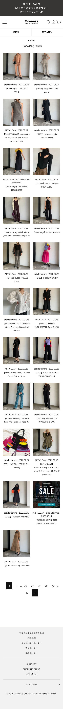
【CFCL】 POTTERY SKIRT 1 (46, 278)
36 (25, 585)
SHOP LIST (31, 664)
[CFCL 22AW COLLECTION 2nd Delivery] (16, 442)
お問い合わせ (32, 674)
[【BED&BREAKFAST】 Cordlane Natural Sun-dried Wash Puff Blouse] (16, 301)
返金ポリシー (32, 647)
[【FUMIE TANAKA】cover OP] (16, 543)
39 (46, 585)
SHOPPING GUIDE (31, 669)
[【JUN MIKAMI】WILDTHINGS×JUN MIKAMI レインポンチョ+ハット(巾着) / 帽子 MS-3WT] (46, 442)
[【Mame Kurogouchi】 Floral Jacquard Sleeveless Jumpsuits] (16, 210)
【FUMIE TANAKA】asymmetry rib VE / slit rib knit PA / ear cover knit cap (16, 137)
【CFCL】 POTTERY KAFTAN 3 (16, 516)
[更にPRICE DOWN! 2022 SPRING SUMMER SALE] (46, 494)
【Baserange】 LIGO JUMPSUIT (46, 232)
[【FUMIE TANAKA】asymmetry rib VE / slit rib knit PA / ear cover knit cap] (16, 112)
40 (53, 585)
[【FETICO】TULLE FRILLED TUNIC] (16, 256)
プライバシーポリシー (32, 642)
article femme (10, 84)
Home (31, 40)
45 (27, 592)
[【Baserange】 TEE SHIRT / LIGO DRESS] (16, 161)
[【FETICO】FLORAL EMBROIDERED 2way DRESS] (46, 301)
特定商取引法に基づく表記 (31, 632)
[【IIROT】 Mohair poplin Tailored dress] (46, 112)
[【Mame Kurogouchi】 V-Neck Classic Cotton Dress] (16, 350)
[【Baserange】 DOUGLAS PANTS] (16, 66)
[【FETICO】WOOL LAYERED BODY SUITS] (46, 161)
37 (32, 585)
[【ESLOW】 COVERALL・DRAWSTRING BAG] (46, 396)
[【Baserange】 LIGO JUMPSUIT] (46, 210)
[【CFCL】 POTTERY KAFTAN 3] (16, 494)
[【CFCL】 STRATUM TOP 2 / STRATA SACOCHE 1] (46, 350)
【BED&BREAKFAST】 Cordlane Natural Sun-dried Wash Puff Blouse (16, 327)
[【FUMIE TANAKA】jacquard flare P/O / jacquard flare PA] (16, 396)
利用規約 (32, 637)
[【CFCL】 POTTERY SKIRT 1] (46, 256)
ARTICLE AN (10, 130)
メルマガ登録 (30, 684)
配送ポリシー (32, 652)
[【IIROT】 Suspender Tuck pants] (46, 66)
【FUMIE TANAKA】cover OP (16, 565)
